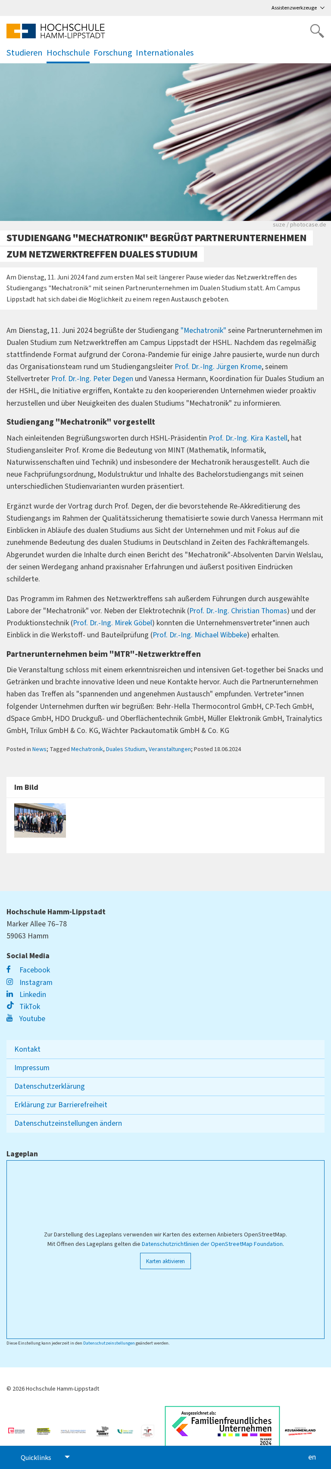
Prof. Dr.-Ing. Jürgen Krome (218, 366)
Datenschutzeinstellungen (109, 1343)
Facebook (34, 970)
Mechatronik (87, 749)
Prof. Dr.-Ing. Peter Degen (92, 378)
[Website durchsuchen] (317, 31)
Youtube (31, 1018)
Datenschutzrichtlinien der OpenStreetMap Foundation (212, 1244)
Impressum (32, 1067)
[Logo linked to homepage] (55, 31)
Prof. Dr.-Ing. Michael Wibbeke (200, 635)
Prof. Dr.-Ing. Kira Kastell (248, 438)
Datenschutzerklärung (49, 1086)
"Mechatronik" (203, 330)
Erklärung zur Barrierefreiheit (60, 1104)
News (39, 749)
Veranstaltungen (170, 749)
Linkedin (32, 994)
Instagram (35, 982)
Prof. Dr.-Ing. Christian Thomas (238, 611)
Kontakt (27, 1049)
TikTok (29, 1006)
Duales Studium (126, 749)
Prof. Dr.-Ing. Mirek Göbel (112, 623)
